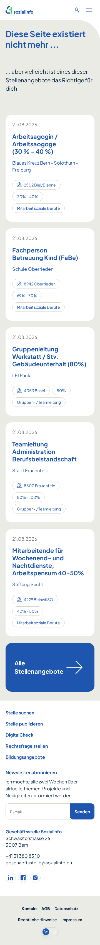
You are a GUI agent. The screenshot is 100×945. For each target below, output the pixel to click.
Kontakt (29, 908)
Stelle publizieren (24, 724)
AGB (45, 908)
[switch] (50, 931)
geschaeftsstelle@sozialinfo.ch (39, 862)
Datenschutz (66, 908)
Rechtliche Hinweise (37, 919)
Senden (82, 811)
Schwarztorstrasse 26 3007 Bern (28, 841)
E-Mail (16, 811)
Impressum (71, 919)
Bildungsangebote (25, 757)
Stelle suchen (20, 713)
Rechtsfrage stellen (27, 746)
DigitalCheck (19, 735)
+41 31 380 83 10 (23, 856)
